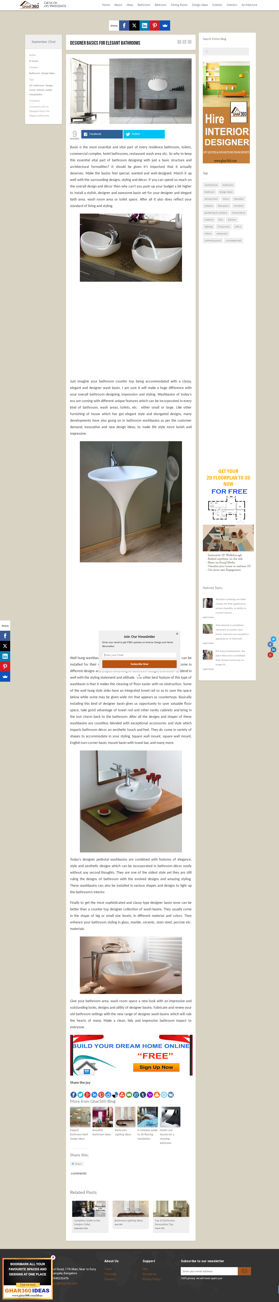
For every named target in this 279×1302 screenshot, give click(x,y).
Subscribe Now (139, 664)
